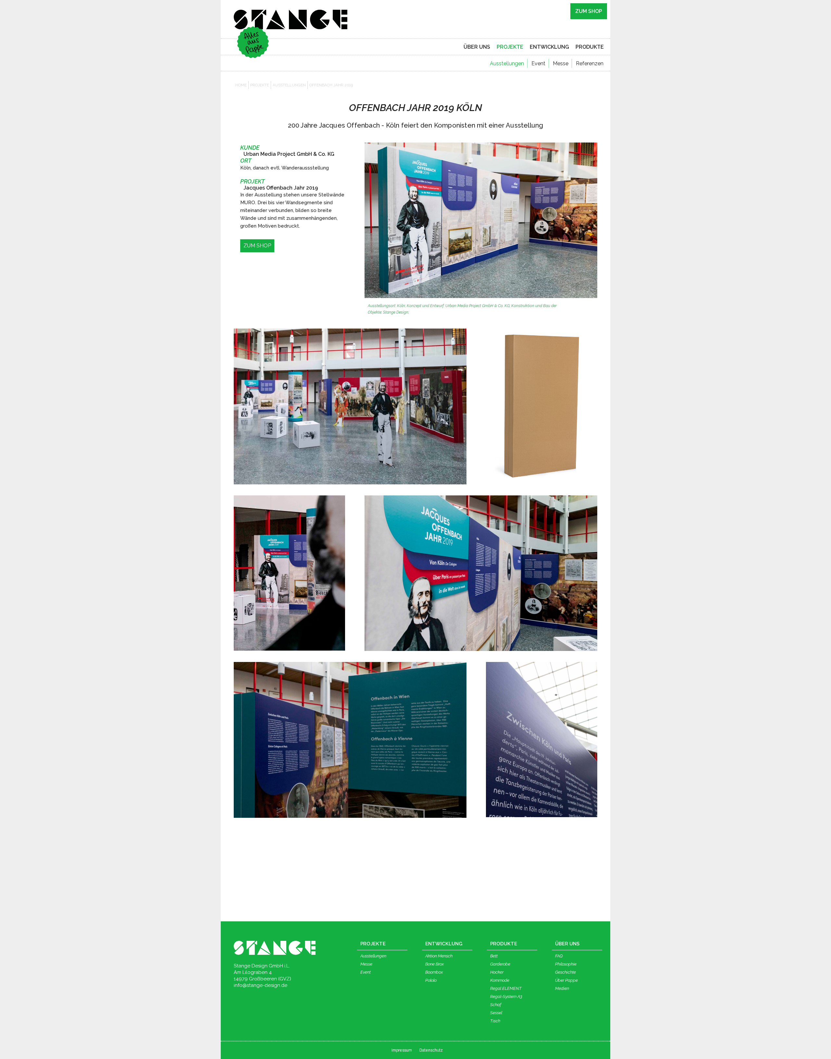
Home (241, 85)
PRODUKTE (590, 47)
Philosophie (566, 964)
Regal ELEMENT (506, 988)
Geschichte (565, 972)
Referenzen (589, 63)
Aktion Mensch (439, 955)
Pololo (431, 980)
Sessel (496, 1012)
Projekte (259, 85)
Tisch (495, 1020)
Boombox (434, 972)
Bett (494, 955)
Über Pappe (566, 980)
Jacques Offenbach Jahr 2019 (280, 188)
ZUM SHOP (588, 11)
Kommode (499, 980)
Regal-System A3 (506, 996)
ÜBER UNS (477, 47)
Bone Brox (434, 964)
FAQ (559, 955)
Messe (560, 63)
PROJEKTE (510, 47)
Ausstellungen (507, 63)
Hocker (496, 972)
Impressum (401, 1050)
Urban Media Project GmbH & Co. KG (288, 154)
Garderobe (500, 964)
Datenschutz (431, 1050)
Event (538, 63)
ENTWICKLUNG (549, 47)
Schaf (495, 1004)
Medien (562, 988)
